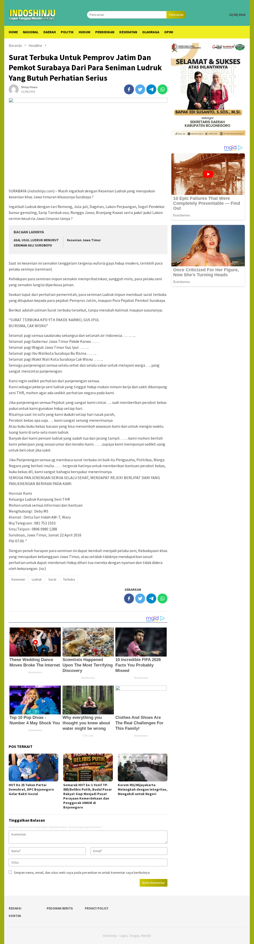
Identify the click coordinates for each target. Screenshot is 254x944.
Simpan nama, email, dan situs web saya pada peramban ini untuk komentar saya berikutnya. (82, 872)
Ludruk (37, 579)
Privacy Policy (96, 908)
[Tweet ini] (140, 89)
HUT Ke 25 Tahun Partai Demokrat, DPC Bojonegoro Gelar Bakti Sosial (31, 789)
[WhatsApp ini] (162, 89)
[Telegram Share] (151, 89)
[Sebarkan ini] (129, 89)
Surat (52, 579)
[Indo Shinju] (32, 14)
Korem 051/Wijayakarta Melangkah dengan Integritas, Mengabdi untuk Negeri (142, 789)
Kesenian (18, 579)
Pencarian (176, 14)
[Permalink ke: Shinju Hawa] (14, 89)
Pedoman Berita (60, 908)
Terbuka (69, 579)
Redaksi (15, 908)
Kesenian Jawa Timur (84, 240)
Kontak (15, 916)
